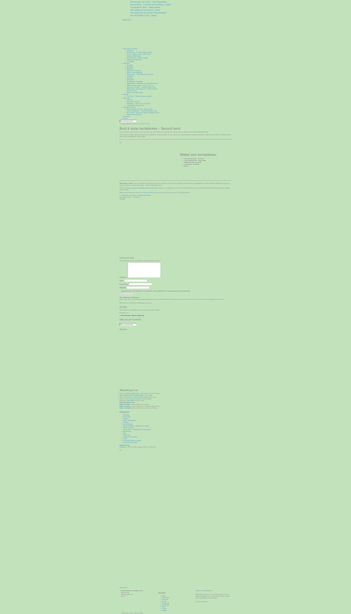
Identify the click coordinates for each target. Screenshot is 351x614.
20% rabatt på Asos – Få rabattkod (130, 197)
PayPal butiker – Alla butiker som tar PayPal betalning (142, 83)
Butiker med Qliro (132, 91)
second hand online (150, 192)
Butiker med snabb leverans (135, 92)
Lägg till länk (165, 597)
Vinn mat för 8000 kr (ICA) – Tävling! (143, 15)
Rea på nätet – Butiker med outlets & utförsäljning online (143, 113)
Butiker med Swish (125, 404)
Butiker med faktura (125, 406)
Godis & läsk (126, 417)
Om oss (164, 601)
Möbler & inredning (128, 428)
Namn (122, 281)
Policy (163, 607)
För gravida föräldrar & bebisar (132, 440)
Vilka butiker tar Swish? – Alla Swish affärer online (141, 87)
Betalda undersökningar (134, 56)
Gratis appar (130, 61)
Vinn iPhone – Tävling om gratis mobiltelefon (140, 96)
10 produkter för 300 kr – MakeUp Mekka (145, 7)
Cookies (164, 608)
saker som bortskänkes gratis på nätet (142, 188)
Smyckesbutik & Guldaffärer (135, 81)
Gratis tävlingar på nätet (130, 442)
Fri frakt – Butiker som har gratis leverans (139, 54)
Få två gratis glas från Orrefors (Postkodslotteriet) (148, 12)
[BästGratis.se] (127, 19)
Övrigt (125, 439)
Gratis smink (126, 435)
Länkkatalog (165, 605)
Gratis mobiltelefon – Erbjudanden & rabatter (136, 426)
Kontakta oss (165, 603)
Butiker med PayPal (125, 408)
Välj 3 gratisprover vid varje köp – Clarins (145, 10)
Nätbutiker (126, 63)
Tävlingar (126, 94)
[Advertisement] (174, 35)
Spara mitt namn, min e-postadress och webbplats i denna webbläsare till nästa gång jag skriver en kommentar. (156, 291)
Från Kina (130, 100)
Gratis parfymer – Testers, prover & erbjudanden (137, 429)
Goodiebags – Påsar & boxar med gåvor (138, 103)
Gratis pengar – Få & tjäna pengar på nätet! (139, 52)
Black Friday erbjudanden (134, 114)
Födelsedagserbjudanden (134, 59)
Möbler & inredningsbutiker (134, 72)
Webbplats (123, 288)
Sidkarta (164, 610)
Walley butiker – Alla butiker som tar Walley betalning (142, 89)
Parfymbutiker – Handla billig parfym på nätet (140, 74)
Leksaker (126, 422)
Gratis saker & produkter (130, 48)
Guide (163, 596)
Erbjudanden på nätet (129, 107)
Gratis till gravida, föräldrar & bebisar (137, 58)
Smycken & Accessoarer (130, 437)
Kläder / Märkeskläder (129, 420)
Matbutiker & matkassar (134, 70)
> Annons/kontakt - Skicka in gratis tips (132, 315)
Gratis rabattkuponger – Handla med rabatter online (142, 111)
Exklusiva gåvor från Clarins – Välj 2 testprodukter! (148, 2)
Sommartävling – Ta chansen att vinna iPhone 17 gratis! (150, 4)
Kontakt (125, 118)
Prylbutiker (130, 76)
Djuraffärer (130, 65)
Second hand (127, 431)
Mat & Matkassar (128, 424)
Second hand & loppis (133, 102)
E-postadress (124, 284)
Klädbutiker (130, 69)
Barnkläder (130, 67)
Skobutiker (130, 78)
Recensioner (127, 116)
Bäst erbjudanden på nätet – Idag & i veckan (140, 109)
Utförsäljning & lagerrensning (135, 105)
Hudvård (125, 418)
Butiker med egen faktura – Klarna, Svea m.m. (140, 85)
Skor (124, 433)
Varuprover (130, 50)
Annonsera (165, 599)
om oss (131, 310)
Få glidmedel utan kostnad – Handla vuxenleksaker (135, 195)
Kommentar (124, 277)
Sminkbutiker (130, 80)
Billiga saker (126, 98)
